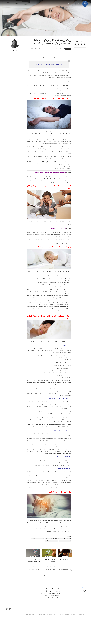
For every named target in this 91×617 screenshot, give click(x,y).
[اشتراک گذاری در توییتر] (81, 44)
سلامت (67, 48)
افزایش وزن (69, 538)
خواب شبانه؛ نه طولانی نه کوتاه (60, 81)
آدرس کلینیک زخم (34, 614)
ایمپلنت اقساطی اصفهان (50, 614)
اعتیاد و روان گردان (49, 556)
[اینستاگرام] (6, 608)
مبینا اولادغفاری (37, 564)
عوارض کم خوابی (35, 538)
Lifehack (69, 536)
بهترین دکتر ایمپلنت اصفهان (70, 614)
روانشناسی (33, 556)
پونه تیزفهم (14, 50)
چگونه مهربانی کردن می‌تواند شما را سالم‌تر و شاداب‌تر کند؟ (34, 561)
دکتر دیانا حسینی (27, 614)
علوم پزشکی (69, 4)
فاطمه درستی (70, 564)
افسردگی (63, 538)
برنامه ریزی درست (58, 538)
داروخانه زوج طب (61, 614)
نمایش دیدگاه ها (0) (45, 576)
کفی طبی (56, 614)
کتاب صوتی (61, 540)
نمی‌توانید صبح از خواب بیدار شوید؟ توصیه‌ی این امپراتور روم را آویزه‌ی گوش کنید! (50, 172)
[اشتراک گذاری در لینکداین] (78, 44)
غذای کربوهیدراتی (67, 540)
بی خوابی (52, 538)
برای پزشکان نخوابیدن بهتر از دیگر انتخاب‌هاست (57, 228)
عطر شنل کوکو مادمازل (41, 614)
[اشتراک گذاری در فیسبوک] (84, 44)
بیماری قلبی (47, 538)
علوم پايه (62, 4)
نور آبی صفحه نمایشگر (49, 540)
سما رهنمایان (54, 564)
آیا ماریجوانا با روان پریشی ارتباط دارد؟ (49, 560)
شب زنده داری (41, 538)
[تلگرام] (10, 608)
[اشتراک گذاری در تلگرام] (75, 44)
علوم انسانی (54, 4)
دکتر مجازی (77, 4)
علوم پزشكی (65, 556)
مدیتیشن (56, 540)
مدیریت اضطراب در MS (66, 559)
